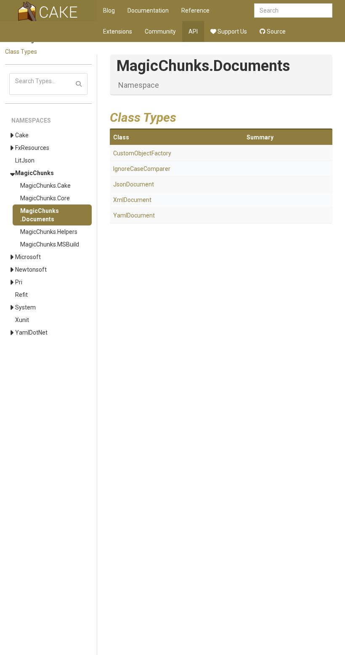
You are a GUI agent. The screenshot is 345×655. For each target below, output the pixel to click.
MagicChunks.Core (45, 198)
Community (160, 31)
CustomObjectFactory (142, 153)
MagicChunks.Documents (39, 215)
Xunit (22, 320)
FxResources (32, 147)
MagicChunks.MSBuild (49, 244)
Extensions (117, 31)
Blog (109, 10)
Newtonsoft (31, 269)
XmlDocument (132, 199)
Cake (22, 135)
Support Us (231, 31)
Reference (195, 10)
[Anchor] (182, 116)
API (193, 31)
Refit (21, 294)
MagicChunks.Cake (45, 185)
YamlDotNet (31, 332)
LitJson (24, 160)
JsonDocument (133, 184)
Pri (18, 282)
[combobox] (293, 10)
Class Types (21, 51)
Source (275, 31)
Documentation (148, 10)
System (25, 307)
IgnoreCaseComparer (141, 168)
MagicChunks (34, 173)
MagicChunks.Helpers (48, 231)
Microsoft (28, 257)
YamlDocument (134, 215)
